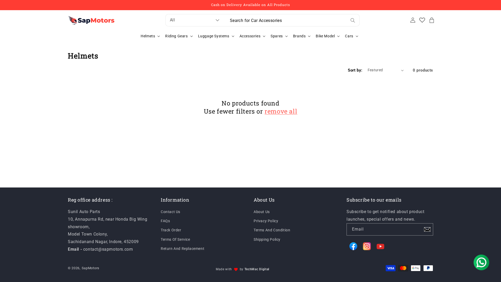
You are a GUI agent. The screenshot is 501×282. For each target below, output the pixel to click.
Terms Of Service (175, 239)
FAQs (165, 221)
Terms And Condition (272, 230)
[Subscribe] (427, 229)
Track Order (171, 230)
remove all (281, 111)
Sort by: (355, 70)
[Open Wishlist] (422, 20)
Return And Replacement (182, 248)
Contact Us (170, 212)
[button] (431, 20)
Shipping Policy (267, 239)
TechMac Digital (257, 269)
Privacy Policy (266, 221)
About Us (262, 212)
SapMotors (90, 268)
